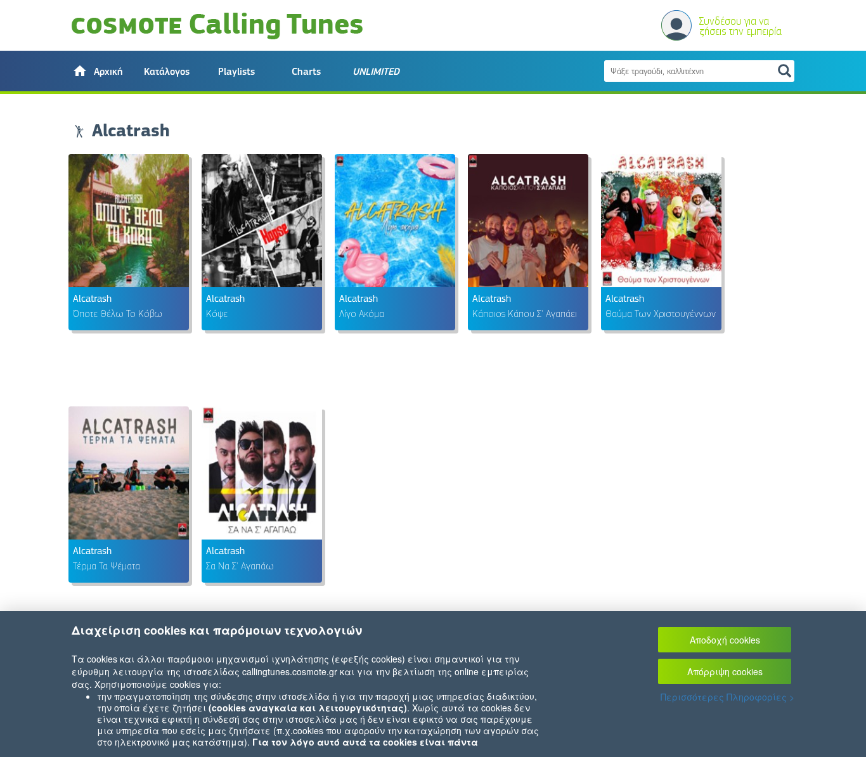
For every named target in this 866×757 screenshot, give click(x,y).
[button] (97, 71)
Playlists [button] (236, 71)
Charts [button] (306, 71)
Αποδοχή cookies (725, 639)
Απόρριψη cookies (725, 671)
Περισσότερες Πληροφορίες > (727, 696)
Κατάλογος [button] (167, 71)
